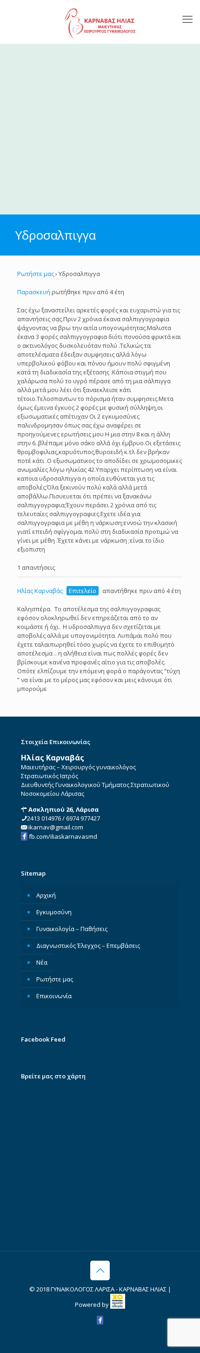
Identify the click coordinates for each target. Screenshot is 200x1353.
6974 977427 (83, 818)
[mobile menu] (187, 19)
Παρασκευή (33, 292)
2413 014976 (44, 818)
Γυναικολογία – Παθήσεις (71, 929)
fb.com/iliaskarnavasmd (62, 836)
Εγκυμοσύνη (54, 912)
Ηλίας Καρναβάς (40, 591)
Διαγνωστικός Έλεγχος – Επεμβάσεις (88, 945)
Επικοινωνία (54, 996)
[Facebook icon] (100, 1320)
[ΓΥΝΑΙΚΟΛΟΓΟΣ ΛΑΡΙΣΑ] (100, 22)
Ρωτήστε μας (35, 273)
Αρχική (46, 895)
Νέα (41, 962)
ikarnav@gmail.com (55, 827)
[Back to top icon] (100, 1270)
